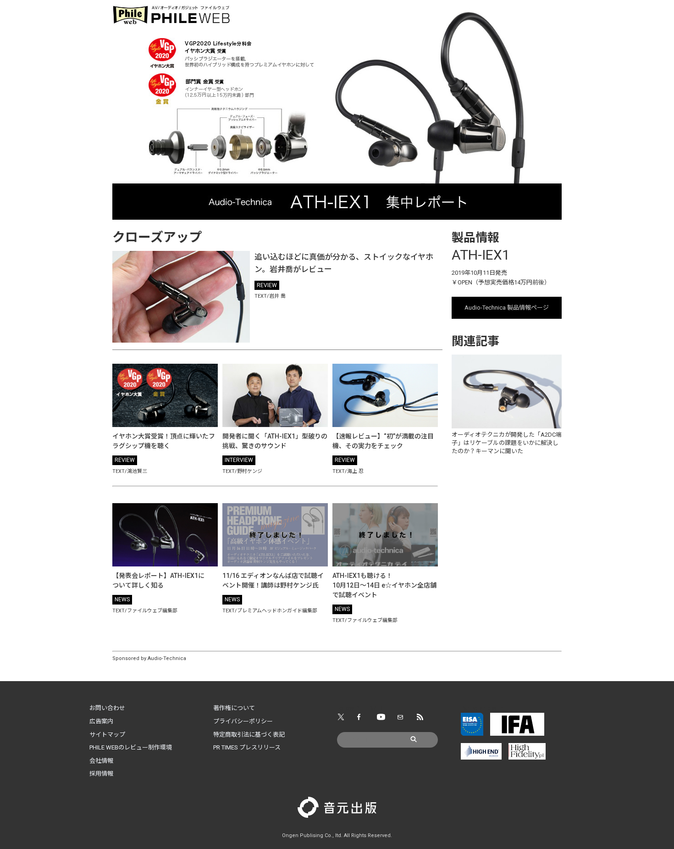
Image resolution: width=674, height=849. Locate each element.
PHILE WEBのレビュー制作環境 (130, 747)
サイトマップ (107, 734)
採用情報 (101, 773)
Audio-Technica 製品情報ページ (506, 307)
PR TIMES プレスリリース (247, 747)
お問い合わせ (107, 708)
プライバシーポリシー (243, 721)
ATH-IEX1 (481, 255)
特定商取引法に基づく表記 (249, 734)
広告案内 (101, 721)
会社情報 (101, 760)
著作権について (234, 708)
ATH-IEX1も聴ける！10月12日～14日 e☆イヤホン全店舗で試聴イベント (384, 585)
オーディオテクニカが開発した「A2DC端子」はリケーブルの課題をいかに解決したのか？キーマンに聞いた (507, 443)
